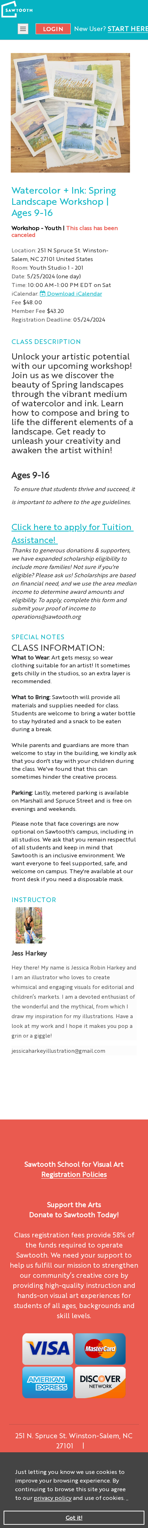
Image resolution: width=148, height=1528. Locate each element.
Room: (19, 267)
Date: (18, 276)
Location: (23, 250)
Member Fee (28, 310)
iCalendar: (24, 293)
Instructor (33, 899)
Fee (16, 302)
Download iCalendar (74, 293)
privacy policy (52, 1497)
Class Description (46, 341)
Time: (19, 284)
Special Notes (37, 636)
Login (53, 28)
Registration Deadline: (41, 319)
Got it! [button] (74, 1517)
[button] (127, 1498)
